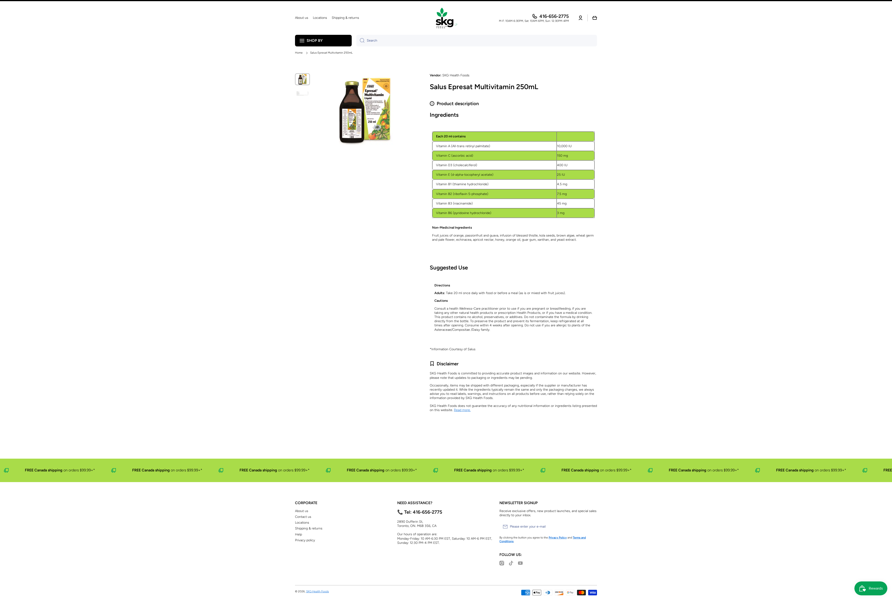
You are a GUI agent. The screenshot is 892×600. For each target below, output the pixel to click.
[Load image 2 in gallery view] (302, 93)
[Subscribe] (591, 526)
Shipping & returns (308, 528)
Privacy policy (305, 540)
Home (299, 52)
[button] (594, 18)
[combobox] (476, 40)
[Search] (360, 40)
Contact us (303, 517)
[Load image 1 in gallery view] (302, 79)
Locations (302, 523)
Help (298, 534)
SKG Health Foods (317, 591)
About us (301, 511)
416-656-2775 (554, 16)
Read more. (462, 410)
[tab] (513, 129)
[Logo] (446, 18)
